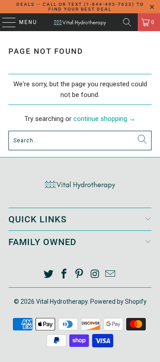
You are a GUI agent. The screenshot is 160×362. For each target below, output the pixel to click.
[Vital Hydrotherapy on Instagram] (95, 274)
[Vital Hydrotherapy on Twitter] (49, 274)
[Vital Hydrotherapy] (80, 22)
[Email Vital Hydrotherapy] (110, 274)
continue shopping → (104, 119)
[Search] (127, 22)
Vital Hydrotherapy (62, 301)
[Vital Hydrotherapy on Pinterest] (79, 274)
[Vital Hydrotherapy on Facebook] (64, 274)
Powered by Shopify (118, 301)
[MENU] (4, 22)
